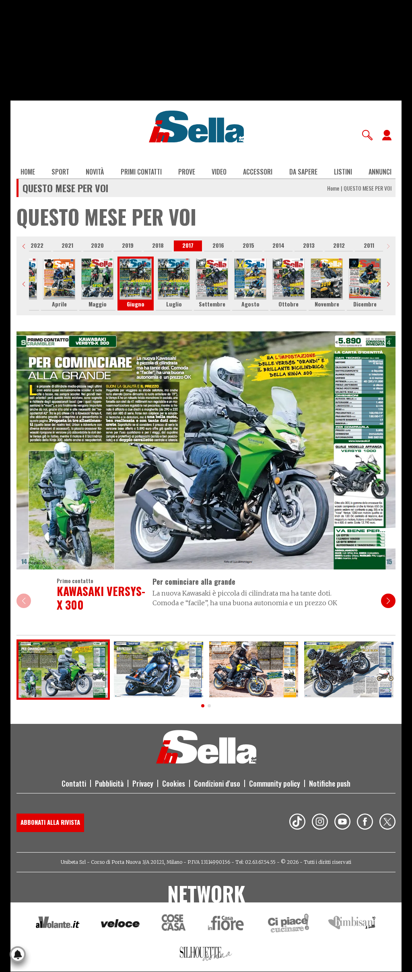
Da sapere (303, 172)
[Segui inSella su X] (387, 823)
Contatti (74, 783)
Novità (95, 172)
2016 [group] (218, 245)
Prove (186, 172)
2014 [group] (278, 245)
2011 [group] (369, 245)
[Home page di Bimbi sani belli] (352, 924)
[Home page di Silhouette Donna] (206, 955)
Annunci (380, 172)
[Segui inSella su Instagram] (320, 823)
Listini (343, 172)
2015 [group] (248, 245)
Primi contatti (141, 172)
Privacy (142, 783)
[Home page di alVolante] (57, 924)
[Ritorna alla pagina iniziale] (206, 761)
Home (28, 172)
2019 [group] (128, 245)
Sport (60, 172)
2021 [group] (67, 245)
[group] (59, 284)
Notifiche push (329, 783)
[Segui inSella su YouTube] (342, 823)
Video (219, 172)
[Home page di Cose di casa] (172, 924)
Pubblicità (109, 783)
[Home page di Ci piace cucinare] (288, 924)
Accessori (257, 172)
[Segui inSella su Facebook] (365, 823)
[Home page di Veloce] (121, 924)
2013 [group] (309, 245)
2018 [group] (158, 245)
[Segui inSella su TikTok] (297, 823)
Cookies (173, 783)
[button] (23, 246)
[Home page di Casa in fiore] (227, 924)
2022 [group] (37, 245)
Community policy (274, 783)
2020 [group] (97, 245)
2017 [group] (188, 245)
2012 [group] (339, 245)
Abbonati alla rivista (50, 822)
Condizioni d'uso (217, 783)
